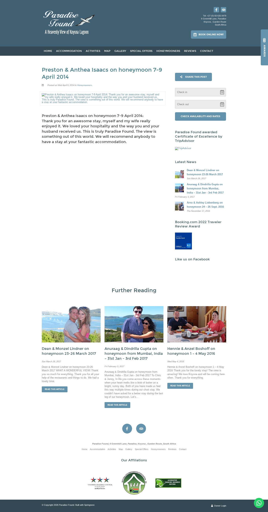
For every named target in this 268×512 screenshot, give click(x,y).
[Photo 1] (183, 241)
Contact (206, 51)
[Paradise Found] (69, 21)
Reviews (190, 51)
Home (48, 51)
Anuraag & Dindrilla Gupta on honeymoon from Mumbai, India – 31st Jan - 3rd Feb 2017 (134, 354)
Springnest (89, 505)
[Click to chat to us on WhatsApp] (259, 503)
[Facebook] (216, 9)
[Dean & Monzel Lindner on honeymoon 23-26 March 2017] (71, 324)
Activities (93, 51)
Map (107, 51)
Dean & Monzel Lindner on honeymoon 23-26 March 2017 (69, 351)
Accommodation (69, 51)
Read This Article (55, 389)
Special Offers (141, 51)
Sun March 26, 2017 (51, 361)
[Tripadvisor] (223, 9)
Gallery (120, 51)
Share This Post (196, 77)
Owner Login (219, 506)
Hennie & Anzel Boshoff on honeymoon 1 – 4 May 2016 (191, 351)
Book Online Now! (211, 34)
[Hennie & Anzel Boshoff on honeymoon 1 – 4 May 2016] (196, 324)
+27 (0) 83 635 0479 (216, 16)
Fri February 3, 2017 (114, 366)
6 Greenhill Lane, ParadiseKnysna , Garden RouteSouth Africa (213, 21)
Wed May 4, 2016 (175, 361)
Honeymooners (168, 51)
